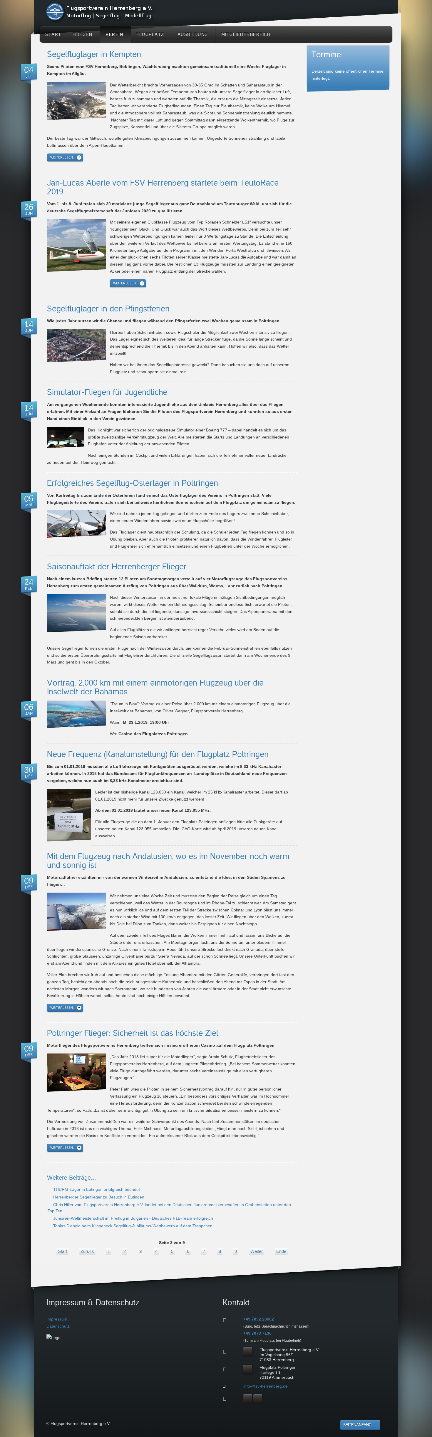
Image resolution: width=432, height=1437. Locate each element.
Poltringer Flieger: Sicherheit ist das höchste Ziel (132, 1033)
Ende (281, 1251)
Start (62, 1251)
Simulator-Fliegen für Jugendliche (107, 392)
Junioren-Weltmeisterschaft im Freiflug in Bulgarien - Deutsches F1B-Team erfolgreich (132, 1218)
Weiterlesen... (63, 157)
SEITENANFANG (357, 1425)
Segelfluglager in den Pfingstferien (108, 308)
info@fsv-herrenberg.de (265, 1386)
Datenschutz (58, 1326)
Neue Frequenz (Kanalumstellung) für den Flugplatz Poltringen (158, 754)
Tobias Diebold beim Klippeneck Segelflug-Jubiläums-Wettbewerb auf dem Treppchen (132, 1225)
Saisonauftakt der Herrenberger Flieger (117, 566)
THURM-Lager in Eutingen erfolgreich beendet (96, 1189)
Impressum (56, 1319)
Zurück (87, 1251)
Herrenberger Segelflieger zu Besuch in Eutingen (98, 1197)
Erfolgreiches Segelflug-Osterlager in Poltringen (132, 483)
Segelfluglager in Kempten (94, 54)
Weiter (256, 1251)
